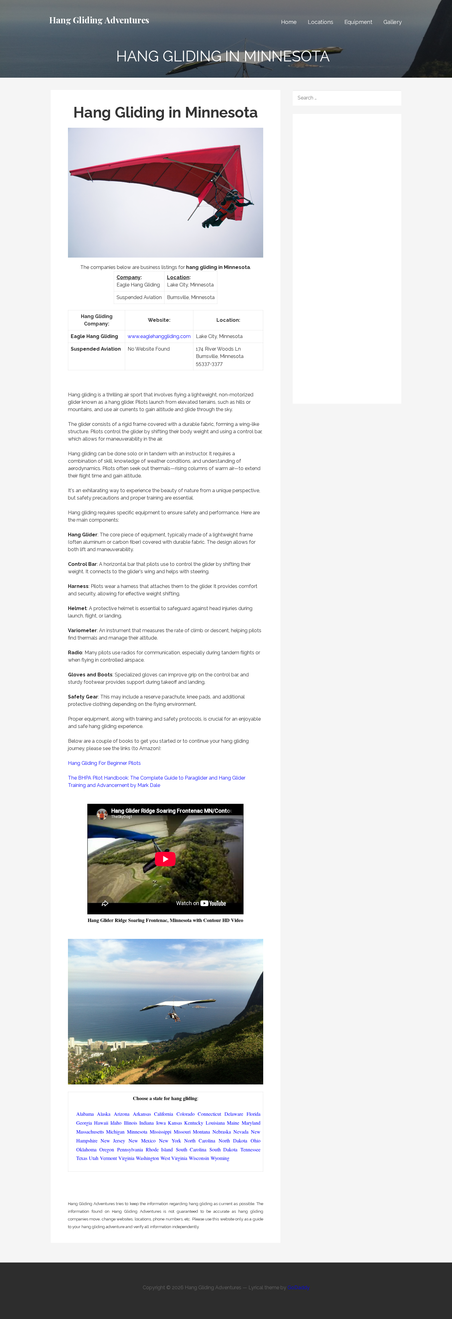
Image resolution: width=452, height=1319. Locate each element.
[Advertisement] (349, 162)
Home (289, 22)
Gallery (392, 22)
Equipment (358, 22)
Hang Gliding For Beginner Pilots (104, 763)
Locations (320, 22)
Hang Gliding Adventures (99, 19)
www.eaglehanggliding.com (159, 336)
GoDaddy (298, 1287)
